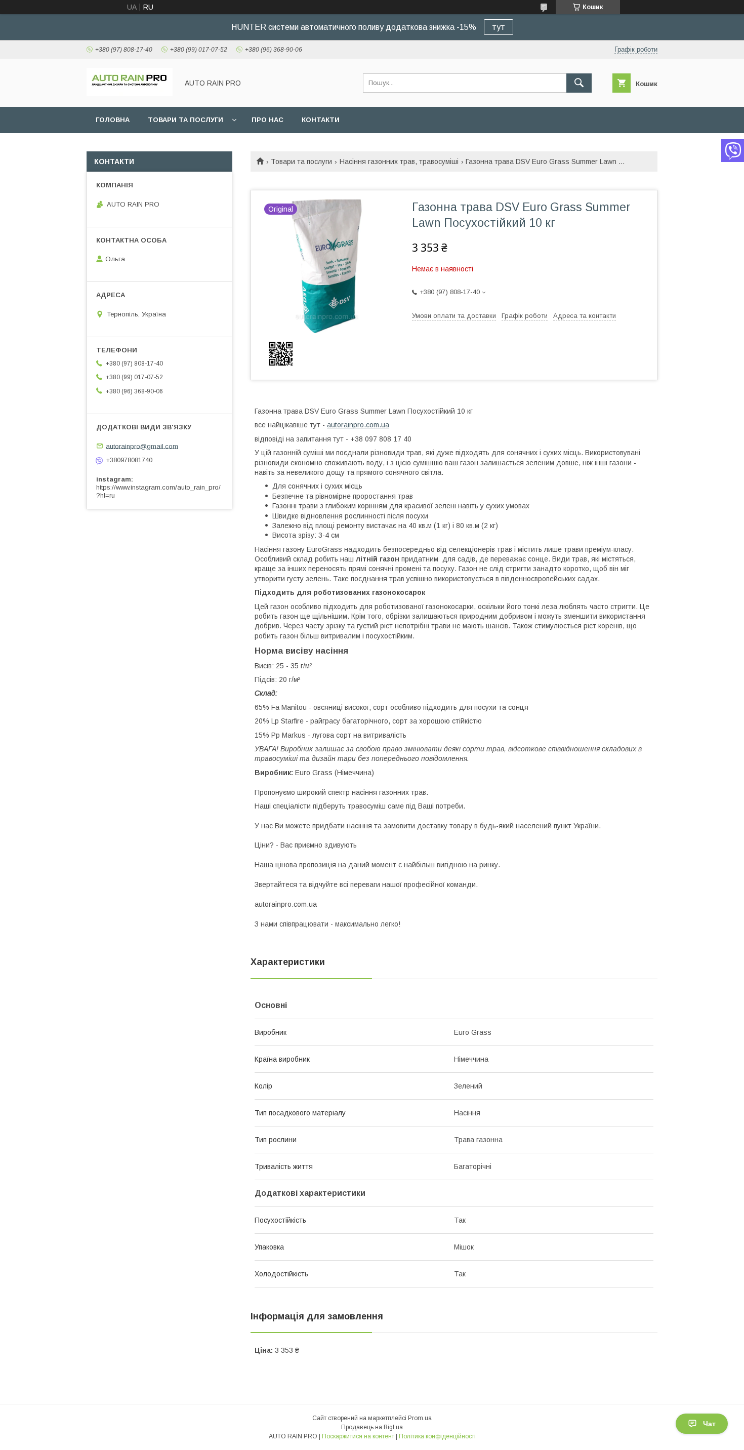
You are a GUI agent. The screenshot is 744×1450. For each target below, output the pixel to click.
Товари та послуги (185, 120)
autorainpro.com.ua (358, 425)
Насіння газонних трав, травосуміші (399, 161)
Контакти (321, 120)
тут (498, 27)
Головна (113, 120)
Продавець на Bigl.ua (372, 1427)
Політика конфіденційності (437, 1436)
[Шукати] (579, 83)
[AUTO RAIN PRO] (130, 94)
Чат (709, 1424)
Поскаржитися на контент (358, 1436)
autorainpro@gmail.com (142, 446)
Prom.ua (420, 1418)
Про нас (267, 120)
